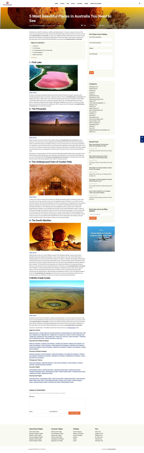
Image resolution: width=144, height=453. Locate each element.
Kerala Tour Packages (57, 354)
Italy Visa (65, 336)
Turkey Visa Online (73, 336)
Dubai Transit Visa (77, 333)
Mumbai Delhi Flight (56, 431)
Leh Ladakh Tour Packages (71, 354)
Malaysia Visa (45, 334)
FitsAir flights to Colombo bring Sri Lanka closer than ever (101, 235)
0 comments (106, 241)
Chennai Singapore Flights (36, 437)
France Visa (59, 336)
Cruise (86, 3)
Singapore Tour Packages (48, 343)
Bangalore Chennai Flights (61, 369)
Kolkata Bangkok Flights (67, 382)
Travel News (92, 117)
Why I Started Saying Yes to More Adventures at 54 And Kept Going (98, 156)
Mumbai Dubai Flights (70, 378)
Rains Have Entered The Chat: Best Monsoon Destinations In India (98, 145)
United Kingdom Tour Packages (60, 345)
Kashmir (75, 437)
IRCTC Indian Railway (94, 110)
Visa (68, 3)
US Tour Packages (46, 345)
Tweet (84, 25)
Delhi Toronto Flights (57, 378)
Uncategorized (93, 124)
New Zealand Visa (50, 336)
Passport (91, 112)
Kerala (74, 440)
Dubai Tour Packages (34, 343)
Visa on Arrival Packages (60, 362)
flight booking (71, 327)
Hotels (73, 3)
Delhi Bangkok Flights (46, 378)
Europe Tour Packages (35, 347)
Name (30, 411)
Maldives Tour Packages (73, 347)
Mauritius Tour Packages (59, 347)
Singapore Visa (36, 334)
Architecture (92, 86)
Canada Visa (33, 336)
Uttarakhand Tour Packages (73, 356)
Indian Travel (92, 108)
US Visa (68, 334)
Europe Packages (77, 435)
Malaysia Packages (78, 433)
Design (91, 94)
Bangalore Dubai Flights (35, 439)
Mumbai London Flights (65, 380)
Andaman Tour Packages (44, 356)
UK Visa (73, 334)
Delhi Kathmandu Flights (51, 380)
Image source (32, 92)
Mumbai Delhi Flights (74, 369)
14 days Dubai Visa (44, 333)
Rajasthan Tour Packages (58, 356)
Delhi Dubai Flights (34, 378)
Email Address (53, 411)
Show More (34, 57)
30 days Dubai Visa (56, 333)
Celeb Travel (92, 88)
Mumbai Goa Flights (47, 373)
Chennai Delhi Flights (47, 369)
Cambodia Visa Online (38, 338)
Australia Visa (40, 336)
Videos (91, 126)
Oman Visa (59, 338)
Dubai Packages (77, 431)
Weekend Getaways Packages (43, 364)
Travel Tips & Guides (95, 3)
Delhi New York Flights (54, 382)
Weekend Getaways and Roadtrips (98, 130)
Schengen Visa (80, 334)
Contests (91, 90)
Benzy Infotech (112, 449)
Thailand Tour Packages (62, 343)
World (90, 131)
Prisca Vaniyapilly (40, 25)
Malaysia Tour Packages (75, 343)
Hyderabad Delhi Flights (78, 371)
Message (31, 396)
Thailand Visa (53, 334)
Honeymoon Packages (35, 362)
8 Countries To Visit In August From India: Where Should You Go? (100, 180)
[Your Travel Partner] (7, 3)
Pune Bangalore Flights (35, 369)
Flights (62, 3)
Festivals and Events (94, 99)
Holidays (79, 3)
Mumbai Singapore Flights (41, 382)
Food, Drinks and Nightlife (96, 103)
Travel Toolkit (92, 121)
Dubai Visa (98, 431)
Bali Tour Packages (47, 347)
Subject (91, 48)
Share (93, 25)
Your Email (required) (95, 42)
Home (56, 3)
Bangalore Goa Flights (35, 373)
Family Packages (72, 362)
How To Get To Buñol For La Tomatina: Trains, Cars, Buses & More (99, 191)
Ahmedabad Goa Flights (52, 371)
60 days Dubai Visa (67, 333)
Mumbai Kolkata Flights (65, 371)
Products (91, 113)
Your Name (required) (95, 37)
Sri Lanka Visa (61, 334)
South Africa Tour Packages (76, 345)
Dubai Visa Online (33, 333)
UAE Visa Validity (93, 122)
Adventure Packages (47, 362)
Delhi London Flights (39, 380)
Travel (59, 25)
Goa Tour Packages (46, 354)
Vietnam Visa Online (50, 338)
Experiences (92, 97)
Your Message (93, 54)
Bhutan (75, 439)
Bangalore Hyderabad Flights (37, 371)
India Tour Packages (34, 354)
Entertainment (92, 95)
